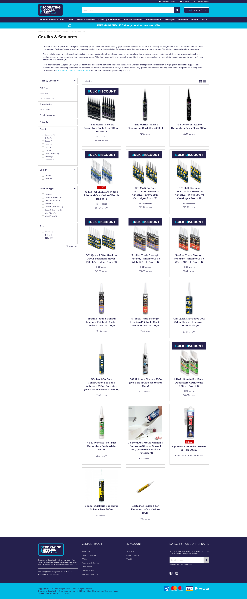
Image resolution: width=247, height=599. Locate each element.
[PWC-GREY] (145, 104)
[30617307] (145, 298)
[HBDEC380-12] (189, 359)
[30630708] (101, 359)
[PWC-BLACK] (189, 104)
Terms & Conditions (90, 574)
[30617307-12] (189, 235)
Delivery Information (90, 555)
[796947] (145, 422)
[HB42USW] (145, 359)
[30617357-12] (145, 168)
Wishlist (129, 559)
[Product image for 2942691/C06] (101, 486)
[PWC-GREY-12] (101, 104)
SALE (204, 19)
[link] (171, 573)
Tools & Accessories (47, 115)
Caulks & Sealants (47, 99)
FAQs (84, 559)
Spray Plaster (45, 109)
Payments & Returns (90, 563)
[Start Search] (177, 10)
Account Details (132, 555)
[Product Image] (145, 486)
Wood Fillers (44, 93)
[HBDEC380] (101, 422)
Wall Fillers (44, 88)
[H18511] (189, 422)
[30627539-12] (101, 235)
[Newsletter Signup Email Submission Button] (206, 560)
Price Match (87, 566)
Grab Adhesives (46, 104)
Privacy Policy (88, 570)
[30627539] (189, 298)
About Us (86, 551)
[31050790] (101, 298)
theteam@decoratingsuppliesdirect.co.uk (73, 70)
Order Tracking (132, 551)
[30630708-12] (189, 168)
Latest (87, 81)
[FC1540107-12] (101, 168)
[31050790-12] (145, 235)
